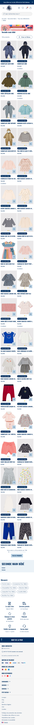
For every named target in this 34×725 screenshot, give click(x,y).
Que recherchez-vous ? (12, 14)
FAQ (3, 699)
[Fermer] (32, 2)
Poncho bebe (6, 584)
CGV (3, 702)
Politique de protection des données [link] (12, 713)
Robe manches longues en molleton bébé (25, 208)
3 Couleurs (20, 98)
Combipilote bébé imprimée (8, 123)
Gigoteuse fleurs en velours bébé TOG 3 (9, 517)
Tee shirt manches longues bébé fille (25, 406)
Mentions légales (6, 704)
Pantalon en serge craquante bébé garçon (9, 545)
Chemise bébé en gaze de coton (25, 236)
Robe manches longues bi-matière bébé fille (9, 379)
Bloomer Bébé (23, 587)
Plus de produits (17, 556)
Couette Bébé (22, 591)
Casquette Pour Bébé (8, 591)
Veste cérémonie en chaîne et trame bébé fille (25, 351)
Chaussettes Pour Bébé (9, 587)
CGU (3, 707)
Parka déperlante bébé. (7, 93)
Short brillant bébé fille (8, 462)
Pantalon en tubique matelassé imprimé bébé (25, 545)
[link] (19, 8)
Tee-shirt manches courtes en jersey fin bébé (9, 351)
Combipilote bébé (22, 64)
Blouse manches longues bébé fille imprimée (25, 434)
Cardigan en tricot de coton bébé (9, 179)
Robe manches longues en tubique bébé (25, 517)
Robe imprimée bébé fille (24, 294)
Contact (4, 697)
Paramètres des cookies (8, 717)
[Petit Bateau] (9, 8)
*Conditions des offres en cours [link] (10, 715)
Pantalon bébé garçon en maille (9, 406)
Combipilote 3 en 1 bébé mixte (9, 434)
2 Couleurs (20, 68)
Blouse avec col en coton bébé (9, 236)
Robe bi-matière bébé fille (24, 379)
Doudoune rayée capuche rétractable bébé (25, 123)
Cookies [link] (4, 709)
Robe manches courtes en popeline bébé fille (25, 490)
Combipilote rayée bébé (7, 64)
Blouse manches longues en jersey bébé (9, 208)
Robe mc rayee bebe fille (8, 264)
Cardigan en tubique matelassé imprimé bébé (25, 462)
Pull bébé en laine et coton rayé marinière (25, 151)
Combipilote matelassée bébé (9, 151)
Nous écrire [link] (6, 648)
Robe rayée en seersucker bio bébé (9, 490)
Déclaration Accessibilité (8, 720)
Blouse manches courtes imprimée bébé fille (25, 321)
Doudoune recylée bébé (23, 93)
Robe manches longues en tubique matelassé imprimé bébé (25, 179)
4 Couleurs (20, 268)
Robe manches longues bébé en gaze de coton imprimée (9, 294)
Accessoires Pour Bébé (20, 584)
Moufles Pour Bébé (7, 595)
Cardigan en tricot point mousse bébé (25, 264)
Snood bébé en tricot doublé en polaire (9, 321)
